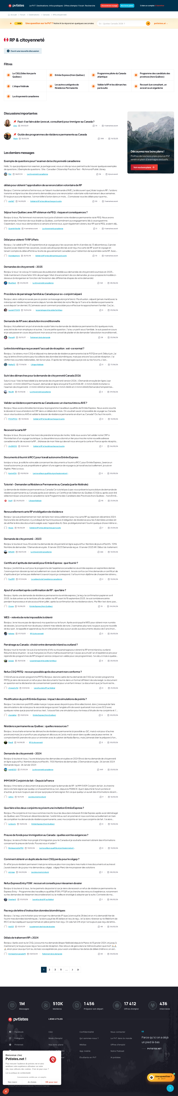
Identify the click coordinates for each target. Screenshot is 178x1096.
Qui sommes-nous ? (89, 1038)
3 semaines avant (111, 201)
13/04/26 (114, 552)
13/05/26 (114, 419)
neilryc (10, 797)
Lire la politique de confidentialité (18, 1073)
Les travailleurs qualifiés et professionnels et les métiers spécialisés (51, 473)
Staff (10, 501)
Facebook (19, 1032)
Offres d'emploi (71, 5)
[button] (6, 1091)
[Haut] (170, 1088)
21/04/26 (114, 501)
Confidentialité (87, 1032)
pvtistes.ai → (161, 23)
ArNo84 (11, 552)
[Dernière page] (78, 970)
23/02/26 (114, 770)
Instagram (19, 1038)
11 (61, 969)
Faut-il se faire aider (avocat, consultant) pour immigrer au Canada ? (56, 121)
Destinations (42, 5)
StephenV (12, 899)
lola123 (11, 927)
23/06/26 (114, 310)
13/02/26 (114, 824)
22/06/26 (114, 337)
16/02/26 (114, 797)
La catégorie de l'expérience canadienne (46, 579)
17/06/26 (114, 364)
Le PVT (32, 5)
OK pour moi (51, 1082)
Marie (15, 139)
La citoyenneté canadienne (37, 174)
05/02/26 (114, 954)
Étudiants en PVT (88, 1057)
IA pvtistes (115, 1057)
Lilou (15, 126)
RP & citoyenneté (37, 634)
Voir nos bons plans (142, 167)
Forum (81, 5)
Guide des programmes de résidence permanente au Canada (52, 134)
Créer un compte (147, 6)
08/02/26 (114, 872)
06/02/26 (114, 927)
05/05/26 (114, 473)
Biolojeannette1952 (16, 848)
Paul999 (11, 579)
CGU (51, 1032)
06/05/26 (114, 446)
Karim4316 (12, 473)
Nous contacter (118, 1032)
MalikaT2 (11, 364)
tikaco (10, 528)
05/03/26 (114, 715)
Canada (46, 15)
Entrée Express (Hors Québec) (41, 606)
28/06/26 (114, 283)
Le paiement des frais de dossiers (42, 927)
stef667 (11, 201)
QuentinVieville (14, 229)
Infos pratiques (56, 5)
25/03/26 (114, 634)
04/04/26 (114, 606)
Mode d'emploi (55, 1038)
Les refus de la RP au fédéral (44, 688)
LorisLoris (12, 824)
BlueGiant (12, 283)
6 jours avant (113, 174)
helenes (11, 634)
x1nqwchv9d (13, 688)
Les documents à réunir (37, 797)
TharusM (11, 337)
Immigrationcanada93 (17, 954)
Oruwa (11, 606)
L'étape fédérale (37, 364)
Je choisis (32, 1082)
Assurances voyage (109, 6)
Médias (83, 1045)
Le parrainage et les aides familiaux (49, 310)
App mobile (85, 1051)
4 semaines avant (111, 126)
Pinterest (18, 1045)
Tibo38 (11, 392)
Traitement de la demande (40, 337)
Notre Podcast (117, 1051)
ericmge (11, 872)
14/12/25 (114, 139)
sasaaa (11, 661)
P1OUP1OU (12, 419)
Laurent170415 (14, 310)
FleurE (10, 742)
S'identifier (159, 6)
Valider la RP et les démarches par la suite (46, 201)
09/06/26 (114, 392)
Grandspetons (14, 256)
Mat (9, 174)
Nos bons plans (127, 6)
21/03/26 (114, 688)
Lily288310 (12, 446)
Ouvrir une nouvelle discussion (25, 51)
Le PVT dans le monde (121, 1038)
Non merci (12, 1082)
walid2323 (12, 770)
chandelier (12, 715)
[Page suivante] (72, 970)
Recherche (90, 5)
